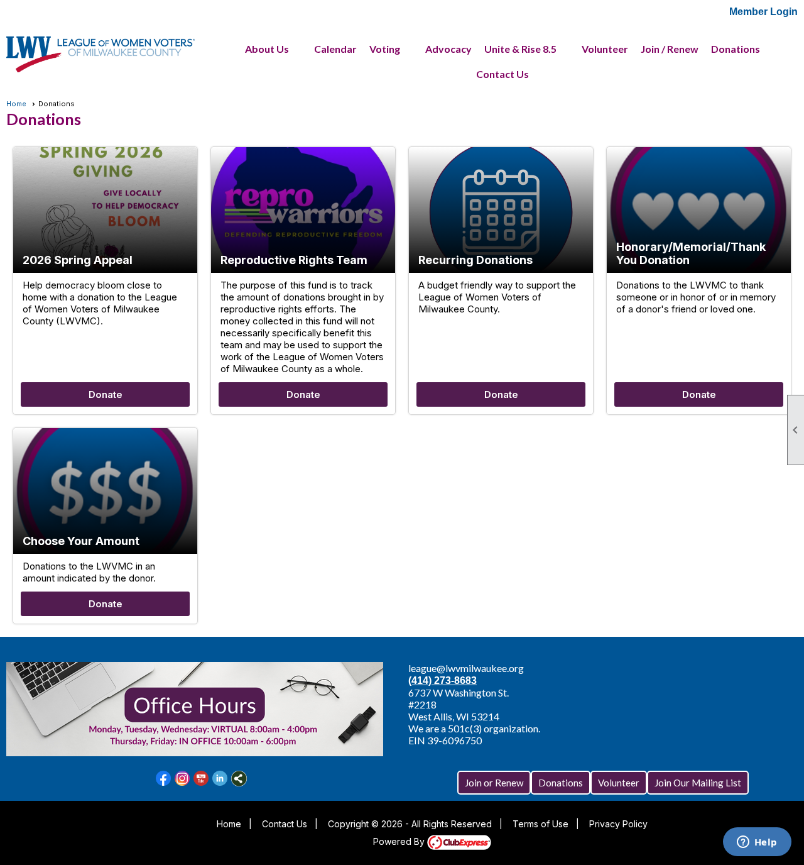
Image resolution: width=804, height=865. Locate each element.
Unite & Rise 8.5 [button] (520, 49)
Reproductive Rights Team (293, 260)
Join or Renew (494, 782)
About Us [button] (267, 49)
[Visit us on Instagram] (182, 778)
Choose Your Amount (81, 541)
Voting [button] (384, 49)
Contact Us (502, 74)
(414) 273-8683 (442, 680)
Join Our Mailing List (698, 782)
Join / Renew (669, 49)
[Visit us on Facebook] (163, 778)
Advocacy (448, 49)
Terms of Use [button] (540, 823)
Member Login (763, 11)
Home (16, 103)
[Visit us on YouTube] (201, 778)
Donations (735, 49)
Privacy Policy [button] (618, 823)
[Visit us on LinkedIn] (220, 778)
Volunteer (605, 49)
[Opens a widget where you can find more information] (756, 843)
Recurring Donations (475, 260)
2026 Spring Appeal (78, 260)
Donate (105, 394)
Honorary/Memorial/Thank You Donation (691, 253)
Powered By (400, 841)
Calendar (335, 49)
